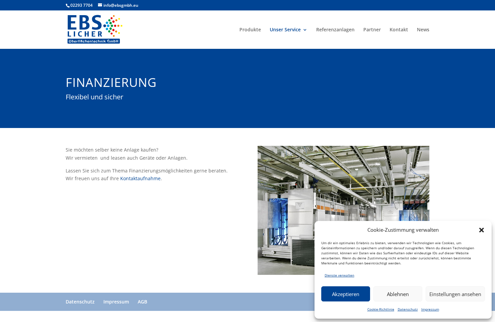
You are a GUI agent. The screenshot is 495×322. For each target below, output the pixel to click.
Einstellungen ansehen (455, 294)
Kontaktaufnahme (140, 178)
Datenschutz (408, 309)
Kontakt (399, 30)
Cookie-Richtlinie (380, 309)
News (423, 30)
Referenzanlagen (335, 30)
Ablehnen (398, 294)
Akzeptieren (345, 294)
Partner (372, 30)
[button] (481, 230)
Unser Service (285, 30)
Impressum (430, 309)
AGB (142, 301)
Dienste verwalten (339, 275)
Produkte (250, 30)
